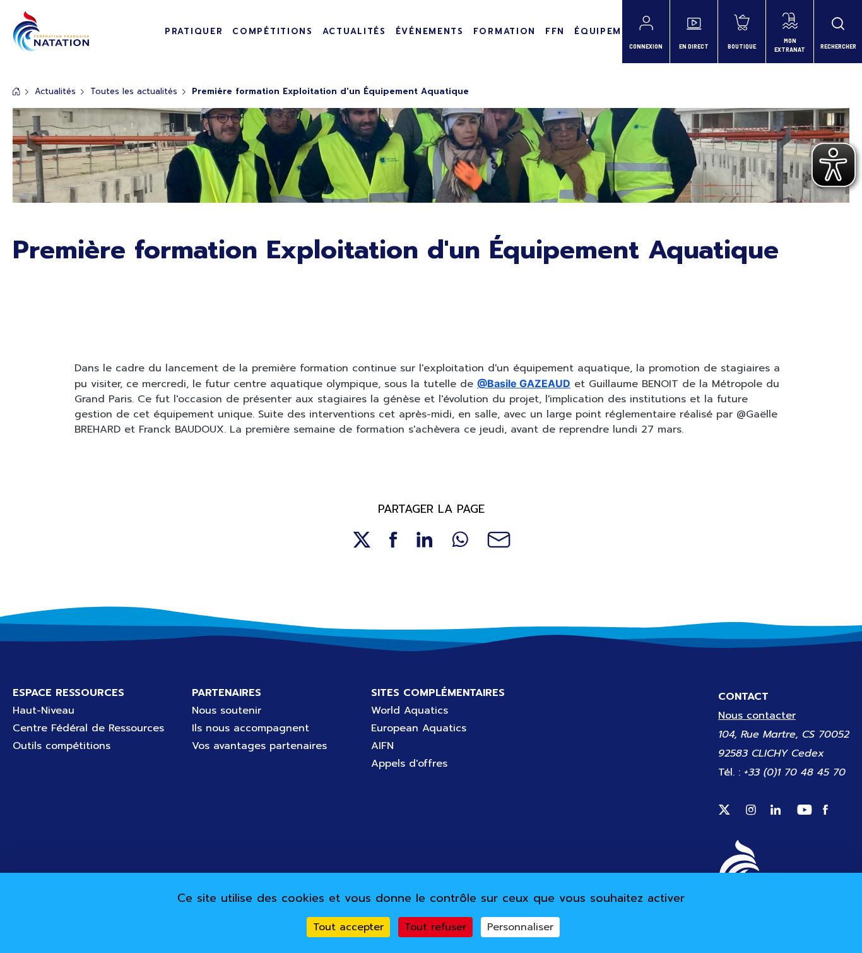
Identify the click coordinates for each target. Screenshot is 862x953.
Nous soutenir (226, 710)
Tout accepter (348, 927)
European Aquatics (418, 728)
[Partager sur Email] (499, 540)
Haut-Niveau (43, 710)
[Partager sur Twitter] (361, 540)
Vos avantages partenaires (259, 746)
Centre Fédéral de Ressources (88, 728)
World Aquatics (409, 710)
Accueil (16, 91)
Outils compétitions (61, 746)
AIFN (382, 746)
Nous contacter (757, 715)
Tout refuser (435, 927)
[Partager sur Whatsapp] (460, 540)
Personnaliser (520, 927)
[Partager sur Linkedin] (424, 540)
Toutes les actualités (133, 91)
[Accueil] (51, 31)
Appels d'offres (409, 763)
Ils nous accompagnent (250, 728)
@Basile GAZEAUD (523, 383)
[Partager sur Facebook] (393, 540)
